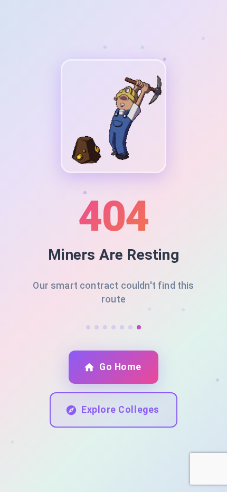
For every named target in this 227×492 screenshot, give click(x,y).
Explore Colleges (120, 409)
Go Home (120, 367)
